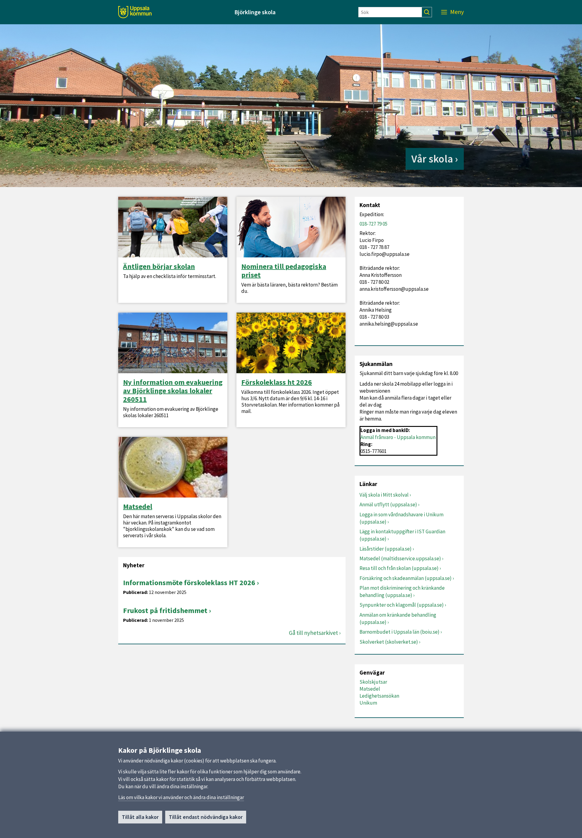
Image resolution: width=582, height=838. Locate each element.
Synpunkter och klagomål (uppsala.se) (402, 605)
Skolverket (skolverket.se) (389, 642)
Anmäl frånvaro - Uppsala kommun (398, 437)
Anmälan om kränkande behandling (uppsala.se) (398, 618)
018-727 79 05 (373, 223)
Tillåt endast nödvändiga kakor (205, 816)
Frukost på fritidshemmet (165, 610)
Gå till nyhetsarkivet (313, 632)
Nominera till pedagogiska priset (283, 270)
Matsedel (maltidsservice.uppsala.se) (400, 558)
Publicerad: (135, 592)
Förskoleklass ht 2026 (276, 382)
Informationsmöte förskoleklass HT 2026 (189, 582)
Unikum (368, 702)
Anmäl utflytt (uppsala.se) (388, 504)
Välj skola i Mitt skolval (384, 494)
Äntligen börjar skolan (159, 266)
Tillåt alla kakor (140, 816)
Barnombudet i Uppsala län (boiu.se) (400, 631)
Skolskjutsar (373, 682)
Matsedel (137, 506)
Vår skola (432, 159)
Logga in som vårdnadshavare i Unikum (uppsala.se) (401, 518)
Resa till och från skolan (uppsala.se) (399, 568)
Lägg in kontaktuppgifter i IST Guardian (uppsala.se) (402, 535)
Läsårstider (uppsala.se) (386, 548)
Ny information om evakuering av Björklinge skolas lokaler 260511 (172, 391)
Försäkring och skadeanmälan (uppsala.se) (406, 578)
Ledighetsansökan (379, 695)
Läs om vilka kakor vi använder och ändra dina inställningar (181, 797)
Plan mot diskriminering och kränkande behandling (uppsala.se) (402, 591)
